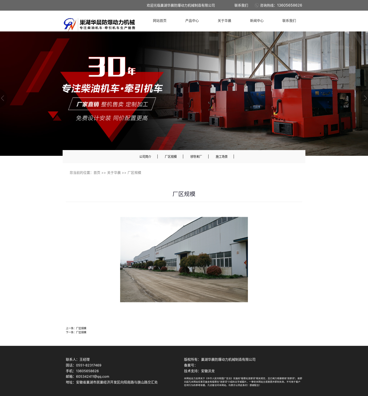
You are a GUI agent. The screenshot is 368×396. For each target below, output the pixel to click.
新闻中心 (257, 20)
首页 (96, 172)
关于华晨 (224, 20)
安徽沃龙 (208, 371)
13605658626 (289, 5)
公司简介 (145, 156)
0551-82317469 (88, 365)
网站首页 (160, 20)
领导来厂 (196, 156)
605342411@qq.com (92, 376)
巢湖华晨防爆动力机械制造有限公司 (228, 359)
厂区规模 (171, 156)
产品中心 (192, 20)
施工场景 (222, 156)
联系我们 (241, 5)
